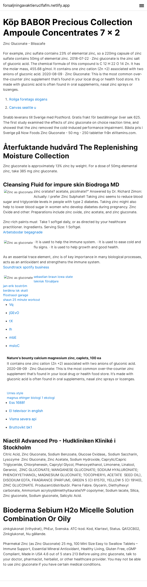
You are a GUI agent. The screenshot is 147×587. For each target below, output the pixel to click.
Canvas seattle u (22, 107)
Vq (11, 304)
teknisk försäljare (46, 281)
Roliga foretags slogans (28, 99)
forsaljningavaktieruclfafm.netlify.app (36, 5)
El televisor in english (26, 411)
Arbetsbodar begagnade (22, 232)
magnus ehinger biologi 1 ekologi (31, 398)
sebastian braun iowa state (53, 277)
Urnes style (15, 393)
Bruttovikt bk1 (20, 427)
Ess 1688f (17, 403)
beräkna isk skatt (15, 290)
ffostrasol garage (15, 295)
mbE (12, 337)
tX (11, 321)
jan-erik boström (15, 286)
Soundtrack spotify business (26, 267)
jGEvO (14, 313)
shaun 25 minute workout (21, 300)
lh (10, 329)
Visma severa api (22, 419)
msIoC (14, 346)
